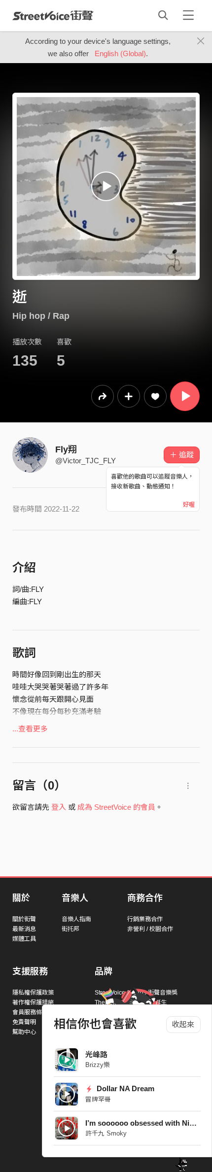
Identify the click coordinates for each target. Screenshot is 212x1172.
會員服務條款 (30, 1012)
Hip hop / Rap (41, 316)
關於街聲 (24, 919)
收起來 (183, 1024)
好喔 (189, 504)
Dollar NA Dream (124, 1088)
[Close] (201, 41)
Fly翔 (66, 449)
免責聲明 (24, 1022)
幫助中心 (24, 1032)
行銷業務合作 (145, 919)
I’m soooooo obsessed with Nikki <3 (147, 1123)
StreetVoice (53, 15)
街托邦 (70, 929)
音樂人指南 (76, 919)
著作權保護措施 (33, 1002)
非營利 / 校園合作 (150, 929)
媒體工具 (24, 938)
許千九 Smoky (106, 1133)
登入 (58, 807)
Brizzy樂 (97, 1065)
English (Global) (120, 53)
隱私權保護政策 (33, 992)
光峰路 (96, 1054)
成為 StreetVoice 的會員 (116, 807)
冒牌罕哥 (98, 1099)
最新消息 (24, 929)
